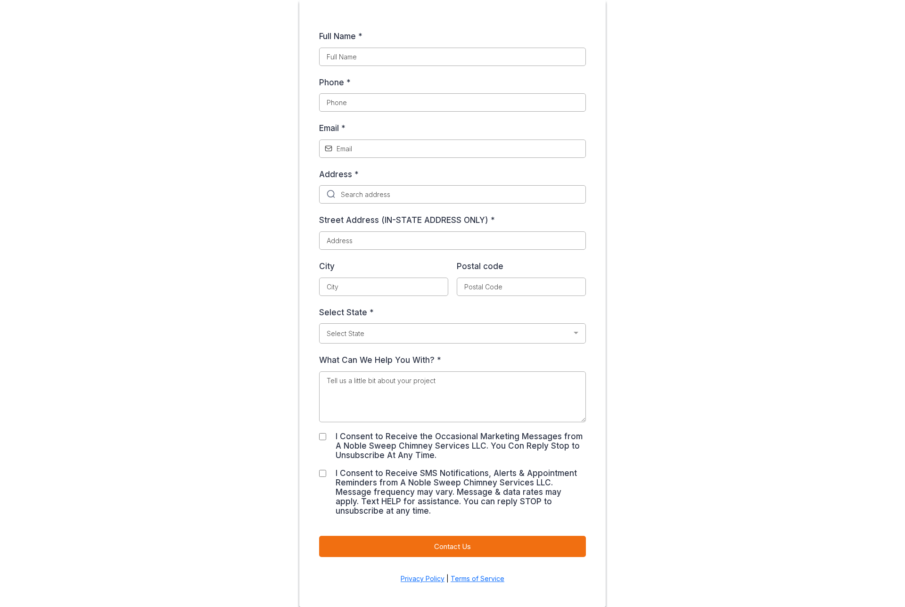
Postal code (480, 266)
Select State (346, 312)
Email (332, 128)
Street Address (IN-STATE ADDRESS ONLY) (407, 220)
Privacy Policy (422, 578)
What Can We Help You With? (380, 360)
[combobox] (452, 333)
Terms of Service (477, 578)
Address (339, 174)
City (327, 266)
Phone (335, 82)
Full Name (340, 36)
